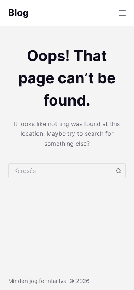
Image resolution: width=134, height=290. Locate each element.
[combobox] (60, 170)
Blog (18, 12)
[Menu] (122, 13)
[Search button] (118, 171)
